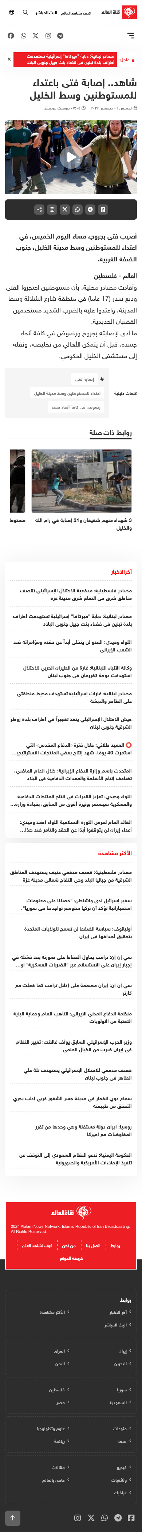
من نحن (69, 1244)
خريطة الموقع (71, 1257)
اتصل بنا (93, 1244)
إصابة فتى (84, 378)
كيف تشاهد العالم (76, 12)
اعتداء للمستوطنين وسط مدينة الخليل (67, 393)
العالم (129, 274)
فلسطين (105, 274)
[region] (71, 157)
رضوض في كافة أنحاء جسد (76, 406)
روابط (115, 1244)
